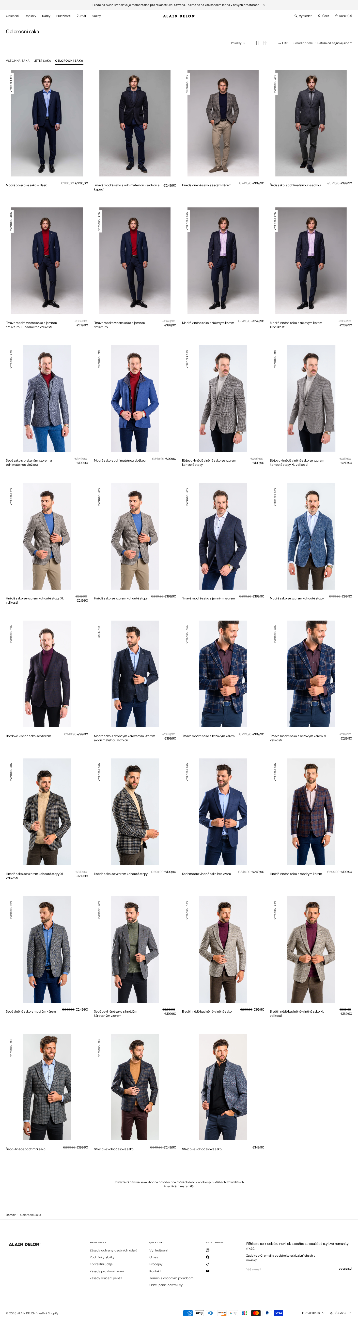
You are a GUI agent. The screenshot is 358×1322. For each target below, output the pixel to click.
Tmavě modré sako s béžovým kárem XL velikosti (298, 738)
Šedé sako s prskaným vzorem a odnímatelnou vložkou (29, 462)
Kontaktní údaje (101, 1264)
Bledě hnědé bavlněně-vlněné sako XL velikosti (297, 1013)
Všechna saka (18, 61)
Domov (11, 1215)
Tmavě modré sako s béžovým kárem (208, 736)
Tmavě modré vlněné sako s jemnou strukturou (119, 325)
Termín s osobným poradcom (171, 1278)
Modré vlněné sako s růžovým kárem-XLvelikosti (297, 325)
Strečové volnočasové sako (114, 1149)
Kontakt (155, 1271)
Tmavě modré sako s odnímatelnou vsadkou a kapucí (126, 187)
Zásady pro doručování (107, 1271)
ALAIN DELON (26, 1313)
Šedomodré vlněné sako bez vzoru (206, 874)
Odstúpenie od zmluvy (166, 1285)
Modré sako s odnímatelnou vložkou (120, 460)
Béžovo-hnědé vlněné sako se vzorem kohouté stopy (209, 462)
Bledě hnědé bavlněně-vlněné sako (207, 1011)
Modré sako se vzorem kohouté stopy (297, 598)
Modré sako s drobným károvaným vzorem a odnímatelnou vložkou (124, 738)
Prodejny (156, 1264)
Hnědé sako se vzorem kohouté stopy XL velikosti (35, 600)
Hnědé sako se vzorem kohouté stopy (121, 598)
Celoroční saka (69, 61)
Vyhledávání (158, 1250)
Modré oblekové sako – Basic (27, 185)
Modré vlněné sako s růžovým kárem (208, 323)
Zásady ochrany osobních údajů (113, 1250)
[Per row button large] (258, 43)
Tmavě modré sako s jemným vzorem (208, 598)
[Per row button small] (265, 43)
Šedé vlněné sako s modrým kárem (31, 1011)
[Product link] (47, 123)
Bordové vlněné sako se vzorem (28, 736)
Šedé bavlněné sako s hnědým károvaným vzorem (115, 1013)
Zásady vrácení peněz (106, 1278)
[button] (303, 16)
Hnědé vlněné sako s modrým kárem (296, 874)
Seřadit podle (303, 43)
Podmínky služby (102, 1257)
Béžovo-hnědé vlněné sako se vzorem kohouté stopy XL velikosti (297, 462)
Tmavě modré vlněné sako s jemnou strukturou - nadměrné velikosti (31, 325)
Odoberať (345, 1268)
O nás (153, 1257)
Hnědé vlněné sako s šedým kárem (207, 185)
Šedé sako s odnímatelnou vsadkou (295, 185)
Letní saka (42, 61)
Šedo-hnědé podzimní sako (26, 1149)
